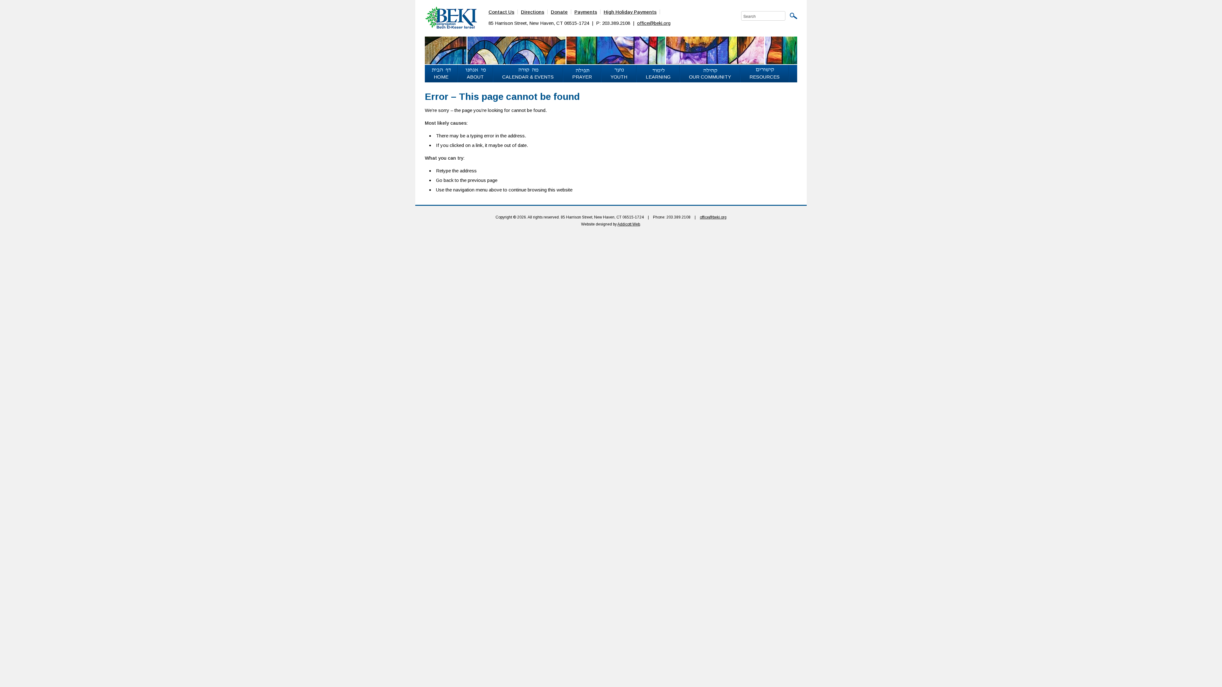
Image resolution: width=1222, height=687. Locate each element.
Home (441, 77)
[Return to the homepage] (451, 17)
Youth (618, 77)
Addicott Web (628, 224)
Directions (532, 12)
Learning (658, 77)
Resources (764, 77)
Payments (585, 12)
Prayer (582, 77)
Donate (559, 12)
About (475, 77)
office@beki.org (654, 23)
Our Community (710, 77)
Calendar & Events (528, 77)
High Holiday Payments (630, 12)
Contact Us (501, 12)
